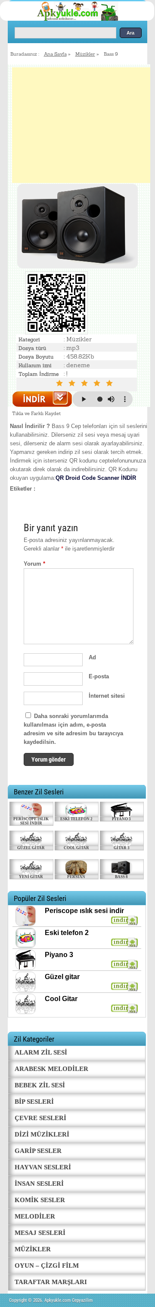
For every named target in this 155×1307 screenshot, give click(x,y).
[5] (111, 383)
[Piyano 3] (122, 809)
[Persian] (77, 867)
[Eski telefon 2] (77, 809)
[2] (73, 383)
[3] (86, 383)
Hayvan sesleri (43, 1167)
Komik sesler (40, 1200)
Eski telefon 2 (76, 819)
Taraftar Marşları (51, 1282)
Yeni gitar (31, 877)
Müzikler (85, 54)
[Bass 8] (122, 867)
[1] (61, 383)
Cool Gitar (76, 848)
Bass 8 (121, 877)
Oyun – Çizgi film (47, 1265)
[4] (98, 383)
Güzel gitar (31, 848)
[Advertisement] (81, 125)
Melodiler (35, 1216)
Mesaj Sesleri (40, 1232)
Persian (76, 877)
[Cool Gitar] (77, 838)
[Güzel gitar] (31, 838)
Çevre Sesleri (40, 1118)
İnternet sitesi (107, 696)
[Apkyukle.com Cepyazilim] (84, 19)
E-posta (99, 676)
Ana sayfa (55, 54)
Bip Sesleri (34, 1101)
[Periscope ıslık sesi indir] (31, 809)
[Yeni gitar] (31, 867)
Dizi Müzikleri (42, 1134)
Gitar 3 (122, 848)
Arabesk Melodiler (51, 1068)
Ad (92, 657)
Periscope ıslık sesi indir (31, 821)
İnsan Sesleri (39, 1183)
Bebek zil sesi (40, 1085)
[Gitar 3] (122, 838)
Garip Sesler (38, 1150)
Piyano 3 (121, 819)
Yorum (34, 564)
